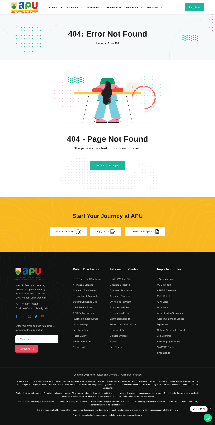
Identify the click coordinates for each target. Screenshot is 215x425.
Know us (54, 7)
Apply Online (102, 231)
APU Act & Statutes (83, 284)
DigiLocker (162, 324)
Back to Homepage (110, 165)
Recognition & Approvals (85, 296)
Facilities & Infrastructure (85, 318)
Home (99, 43)
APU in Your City (65, 231)
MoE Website (164, 296)
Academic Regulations (84, 290)
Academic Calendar (120, 296)
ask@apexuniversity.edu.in (36, 308)
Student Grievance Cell (85, 301)
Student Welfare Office (121, 279)
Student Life (132, 7)
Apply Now (194, 7)
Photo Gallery (80, 335)
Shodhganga (163, 352)
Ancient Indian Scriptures (170, 313)
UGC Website (164, 284)
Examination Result (120, 318)
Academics (73, 7)
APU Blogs (162, 301)
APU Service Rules (83, 307)
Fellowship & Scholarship (123, 324)
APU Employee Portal (168, 341)
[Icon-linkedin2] (23, 316)
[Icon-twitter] (36, 316)
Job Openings (164, 335)
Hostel (113, 341)
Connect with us (81, 347)
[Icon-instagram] (29, 316)
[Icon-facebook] (17, 316)
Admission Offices (82, 341)
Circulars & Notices (120, 284)
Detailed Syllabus (119, 335)
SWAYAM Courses (167, 347)
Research (112, 7)
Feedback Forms (82, 330)
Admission (93, 7)
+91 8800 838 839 (30, 304)
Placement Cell (117, 330)
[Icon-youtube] (42, 316)
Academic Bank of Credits (170, 318)
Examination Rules (119, 307)
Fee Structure (117, 347)
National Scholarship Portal (171, 330)
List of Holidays (81, 324)
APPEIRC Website (166, 290)
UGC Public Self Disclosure (87, 279)
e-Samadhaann (165, 279)
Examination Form (119, 313)
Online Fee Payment (120, 301)
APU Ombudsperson (83, 313)
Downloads (163, 307)
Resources (153, 7)
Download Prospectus (143, 231)
